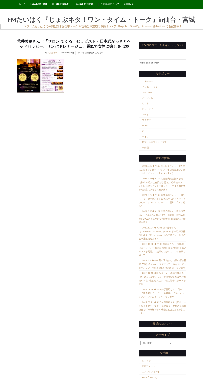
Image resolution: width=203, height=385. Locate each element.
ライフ (145, 136)
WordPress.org (149, 377)
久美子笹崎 (52, 53)
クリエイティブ (150, 87)
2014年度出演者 (38, 4)
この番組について (109, 4)
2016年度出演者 (60, 4)
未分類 (145, 147)
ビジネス (146, 103)
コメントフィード (151, 371)
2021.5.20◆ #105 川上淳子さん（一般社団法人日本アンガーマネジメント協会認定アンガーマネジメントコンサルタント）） (162, 170)
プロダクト (147, 120)
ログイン (146, 360)
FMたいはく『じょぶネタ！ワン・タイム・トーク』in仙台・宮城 (101, 20)
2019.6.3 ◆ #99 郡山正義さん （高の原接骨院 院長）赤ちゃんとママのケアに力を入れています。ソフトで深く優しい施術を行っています (162, 264)
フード (145, 114)
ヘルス (145, 125)
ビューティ (147, 109)
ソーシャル (147, 92)
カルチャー (147, 81)
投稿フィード (148, 366)
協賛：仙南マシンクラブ (154, 142)
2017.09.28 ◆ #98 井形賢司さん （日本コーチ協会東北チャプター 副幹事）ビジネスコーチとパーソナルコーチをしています (162, 293)
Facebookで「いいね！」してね (162, 45)
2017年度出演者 (84, 4)
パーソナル (147, 98)
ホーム (22, 4)
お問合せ (129, 4)
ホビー (145, 131)
